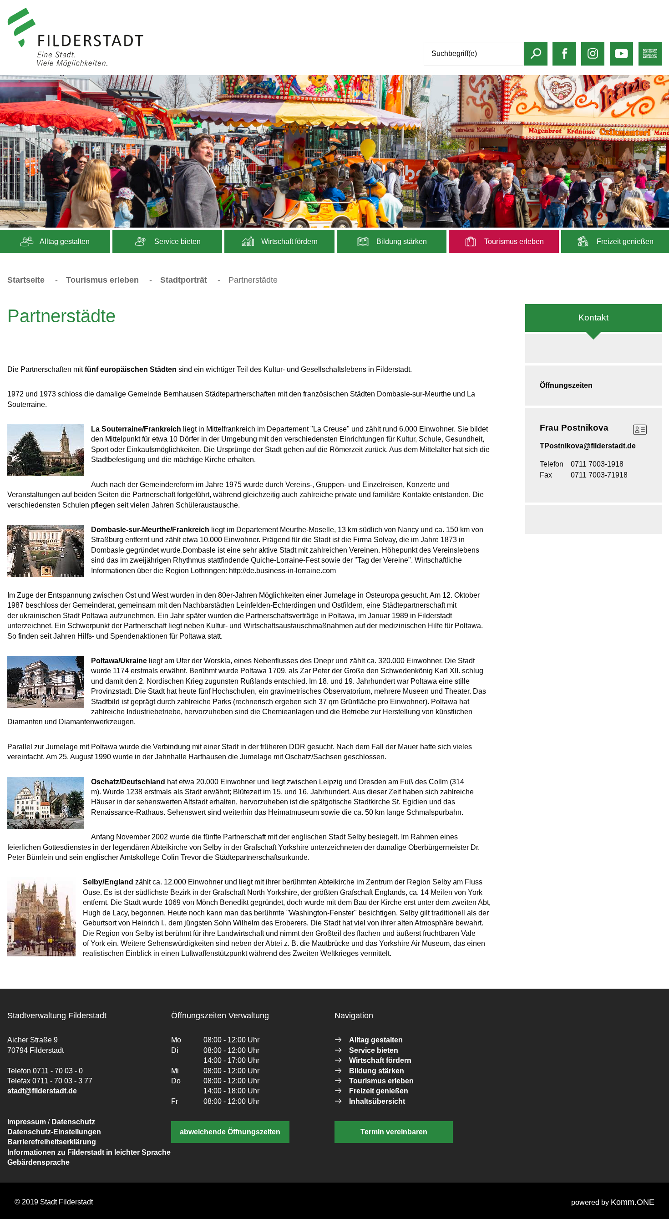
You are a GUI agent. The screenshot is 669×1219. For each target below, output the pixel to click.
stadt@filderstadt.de (42, 1091)
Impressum (26, 1122)
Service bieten (176, 241)
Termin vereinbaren (393, 1132)
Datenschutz (73, 1122)
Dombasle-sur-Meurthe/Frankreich (150, 529)
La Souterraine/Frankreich (136, 429)
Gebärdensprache (38, 1162)
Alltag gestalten (64, 241)
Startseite (26, 279)
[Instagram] (593, 58)
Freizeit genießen (624, 241)
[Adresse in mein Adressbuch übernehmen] (640, 429)
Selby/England (108, 882)
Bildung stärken (401, 241)
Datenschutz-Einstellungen (54, 1132)
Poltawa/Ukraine (119, 661)
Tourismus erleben (513, 241)
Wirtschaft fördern (288, 241)
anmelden (161, 65)
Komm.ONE (632, 1202)
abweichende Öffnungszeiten (230, 1132)
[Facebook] (565, 58)
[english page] (650, 58)
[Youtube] (621, 58)
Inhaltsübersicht (377, 1101)
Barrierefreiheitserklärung (51, 1142)
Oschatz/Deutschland (128, 782)
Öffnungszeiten (566, 385)
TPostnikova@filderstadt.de (588, 446)
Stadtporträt (183, 279)
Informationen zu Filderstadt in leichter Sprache (89, 1152)
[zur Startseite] (75, 65)
